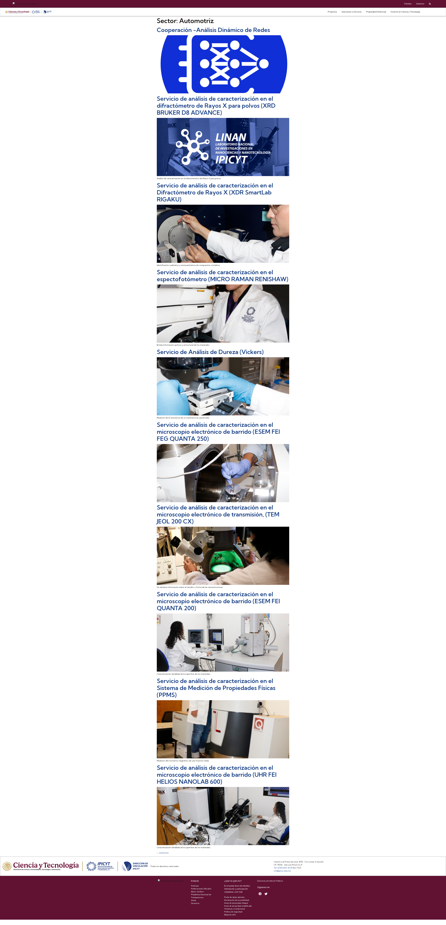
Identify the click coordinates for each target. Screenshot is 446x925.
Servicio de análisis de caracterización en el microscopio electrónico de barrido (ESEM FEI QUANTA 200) (218, 601)
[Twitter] (266, 894)
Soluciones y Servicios (352, 12)
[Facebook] (260, 894)
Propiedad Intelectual (376, 12)
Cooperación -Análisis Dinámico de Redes (213, 29)
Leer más (238, 892)
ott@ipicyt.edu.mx (282, 871)
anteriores (163, 853)
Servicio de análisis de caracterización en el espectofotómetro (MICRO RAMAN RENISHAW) (222, 276)
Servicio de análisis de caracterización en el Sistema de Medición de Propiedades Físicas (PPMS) (216, 687)
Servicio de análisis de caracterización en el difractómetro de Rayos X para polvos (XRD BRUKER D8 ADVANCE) (216, 105)
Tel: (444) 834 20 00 (283, 868)
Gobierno (420, 4)
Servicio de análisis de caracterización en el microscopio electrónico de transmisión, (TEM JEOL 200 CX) (218, 514)
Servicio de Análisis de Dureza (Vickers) (210, 352)
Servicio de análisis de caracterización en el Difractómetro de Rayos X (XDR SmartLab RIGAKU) (215, 192)
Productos (332, 12)
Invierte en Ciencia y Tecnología (405, 12)
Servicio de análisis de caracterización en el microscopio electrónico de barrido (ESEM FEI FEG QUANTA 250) (218, 431)
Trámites (408, 4)
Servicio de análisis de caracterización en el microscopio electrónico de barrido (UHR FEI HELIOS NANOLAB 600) (217, 774)
